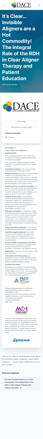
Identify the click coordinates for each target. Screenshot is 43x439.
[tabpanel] (21, 360)
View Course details (10, 84)
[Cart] (39, 5)
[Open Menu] (3, 4)
